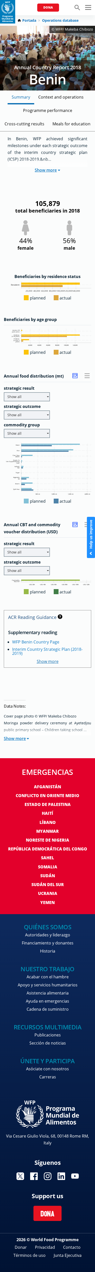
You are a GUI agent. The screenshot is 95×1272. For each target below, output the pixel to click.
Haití (47, 813)
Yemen (47, 902)
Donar (21, 1247)
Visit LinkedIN (61, 1176)
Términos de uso (29, 1255)
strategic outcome (22, 406)
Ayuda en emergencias (47, 1001)
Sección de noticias (47, 1043)
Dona (48, 7)
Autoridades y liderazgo (47, 935)
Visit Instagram (47, 1176)
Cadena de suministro (48, 1009)
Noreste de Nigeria (47, 840)
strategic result (19, 388)
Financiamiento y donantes (47, 943)
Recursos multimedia (48, 1027)
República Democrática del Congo (47, 849)
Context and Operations (61, 97)
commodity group (22, 425)
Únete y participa (47, 1061)
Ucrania (47, 893)
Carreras (47, 1077)
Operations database (60, 20)
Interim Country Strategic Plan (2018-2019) (47, 651)
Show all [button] (14, 396)
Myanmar (47, 831)
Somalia (47, 867)
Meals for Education (71, 124)
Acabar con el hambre (48, 977)
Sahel (47, 858)
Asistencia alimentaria (48, 993)
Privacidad (45, 1247)
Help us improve (90, 535)
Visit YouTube (75, 1176)
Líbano (48, 822)
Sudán (47, 875)
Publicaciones (47, 1035)
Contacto (72, 1247)
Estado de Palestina (48, 804)
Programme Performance (47, 110)
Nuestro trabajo (47, 969)
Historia (47, 951)
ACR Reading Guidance (32, 617)
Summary (21, 97)
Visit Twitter (20, 1176)
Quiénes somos (47, 927)
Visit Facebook (34, 1176)
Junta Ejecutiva (68, 1255)
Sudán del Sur (47, 884)
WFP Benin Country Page (35, 642)
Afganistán (47, 787)
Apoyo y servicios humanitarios (48, 985)
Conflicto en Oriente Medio (47, 795)
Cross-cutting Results (24, 124)
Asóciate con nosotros (47, 1069)
